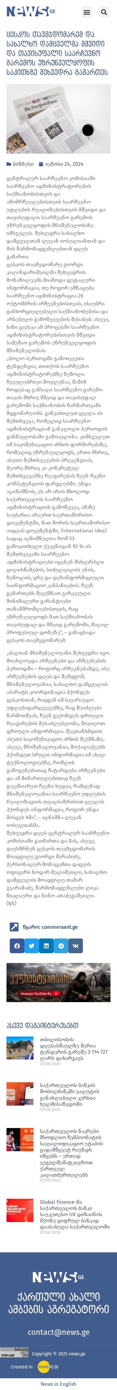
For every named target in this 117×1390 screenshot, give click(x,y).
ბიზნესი (23, 164)
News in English (58, 1384)
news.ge (77, 1354)
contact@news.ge (59, 1332)
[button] (87, 12)
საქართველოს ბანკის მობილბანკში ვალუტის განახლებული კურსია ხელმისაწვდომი (69, 1094)
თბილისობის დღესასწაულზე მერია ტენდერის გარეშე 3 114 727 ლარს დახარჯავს (74, 1049)
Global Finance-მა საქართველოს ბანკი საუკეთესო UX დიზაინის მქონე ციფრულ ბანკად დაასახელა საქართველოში (75, 1214)
